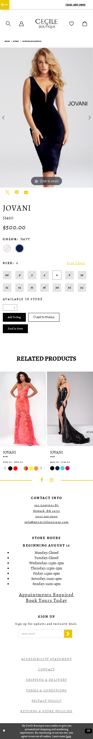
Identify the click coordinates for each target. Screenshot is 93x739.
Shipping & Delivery (46, 679)
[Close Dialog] (4, 731)
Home (7, 41)
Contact (46, 669)
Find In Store (15, 329)
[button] (8, 23)
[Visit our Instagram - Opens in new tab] (51, 480)
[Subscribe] (68, 633)
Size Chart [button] (76, 263)
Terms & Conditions (46, 690)
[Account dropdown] (21, 23)
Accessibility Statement (46, 658)
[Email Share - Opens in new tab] (26, 192)
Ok (88, 731)
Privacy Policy (46, 700)
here (68, 736)
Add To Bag (14, 317)
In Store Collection (31, 41)
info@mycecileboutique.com (47, 522)
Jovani (16, 41)
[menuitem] (4, 4)
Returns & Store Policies (46, 711)
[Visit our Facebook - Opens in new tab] (41, 480)
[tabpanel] (46, 117)
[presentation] (23, 409)
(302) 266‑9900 (76, 4)
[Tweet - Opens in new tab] (7, 192)
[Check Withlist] (71, 23)
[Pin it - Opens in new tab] (16, 192)
